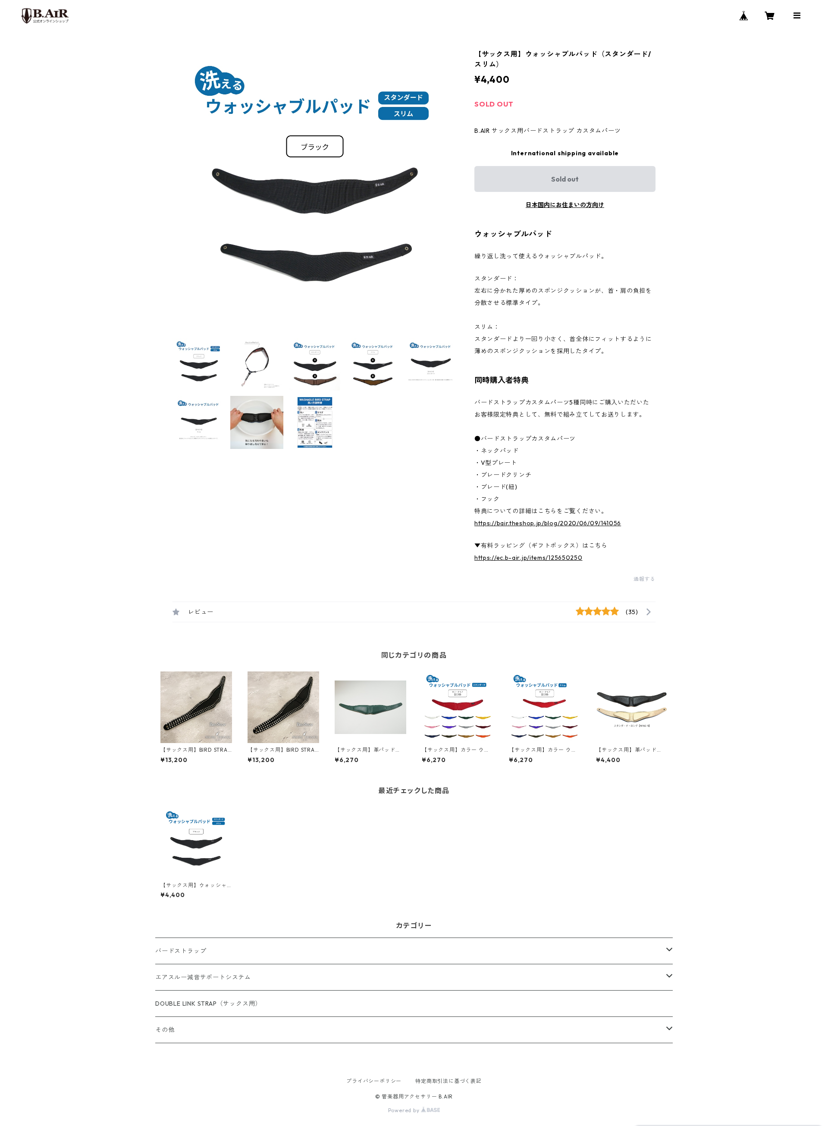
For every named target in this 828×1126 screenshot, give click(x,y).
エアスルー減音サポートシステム (203, 977)
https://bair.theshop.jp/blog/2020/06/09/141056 (547, 523)
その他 (164, 1030)
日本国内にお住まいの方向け (565, 205)
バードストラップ (180, 951)
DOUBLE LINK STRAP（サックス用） (208, 1003)
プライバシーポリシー (373, 1081)
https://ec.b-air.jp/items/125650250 (528, 557)
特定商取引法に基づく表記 (448, 1081)
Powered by (404, 1110)
